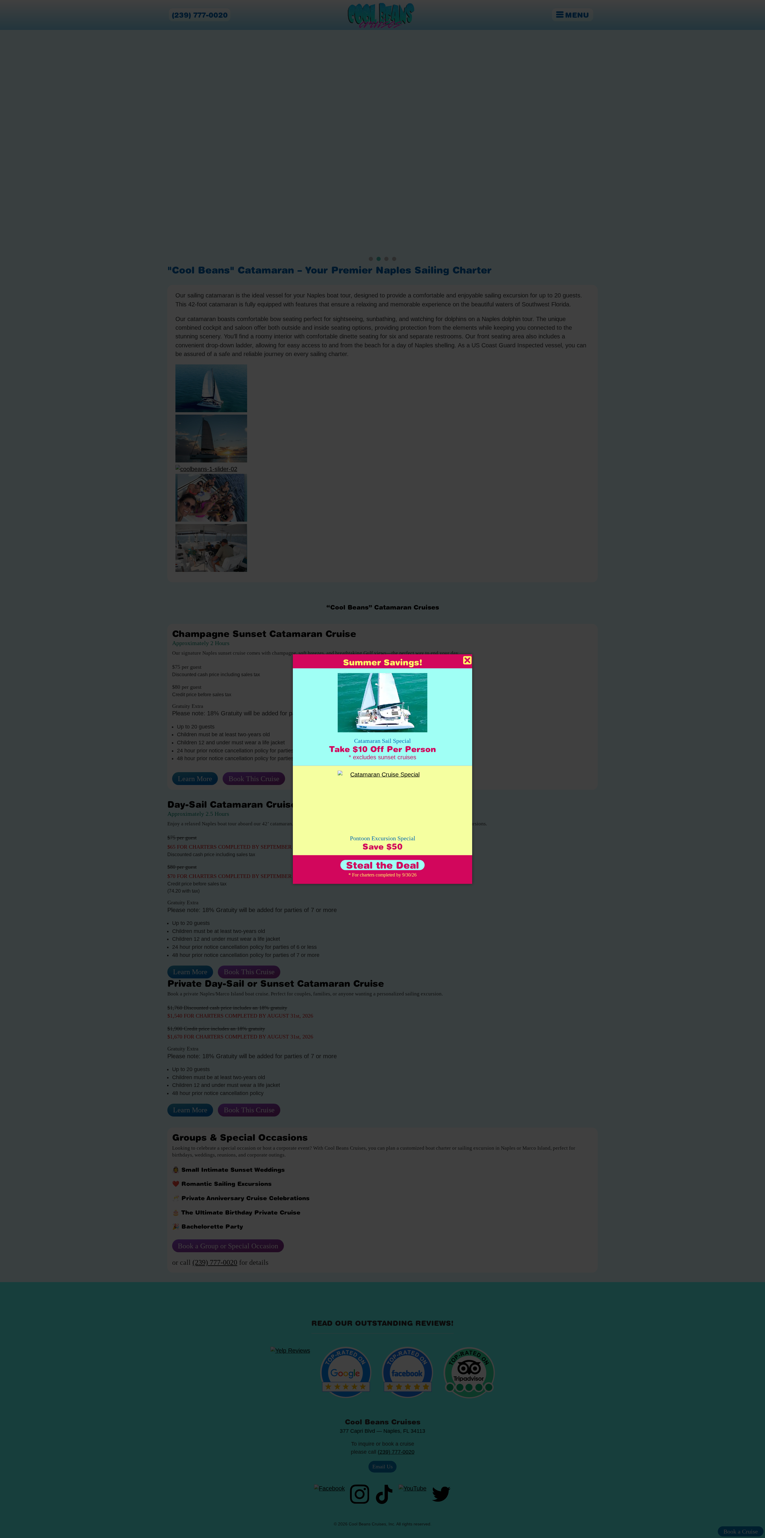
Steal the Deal (382, 865)
